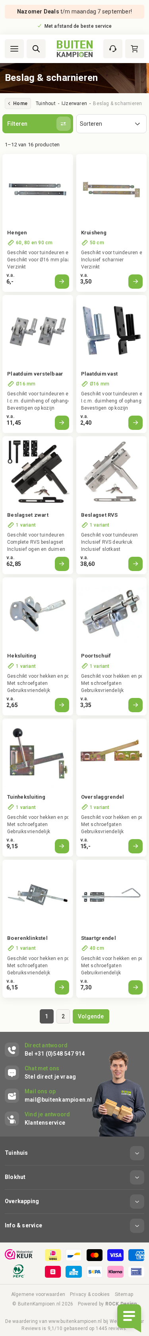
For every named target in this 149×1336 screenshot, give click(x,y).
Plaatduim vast (99, 374)
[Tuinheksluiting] (37, 754)
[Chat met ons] (40, 1072)
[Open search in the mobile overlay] (36, 48)
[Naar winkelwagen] (134, 48)
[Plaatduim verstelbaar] (37, 330)
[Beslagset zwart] (37, 471)
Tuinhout (46, 103)
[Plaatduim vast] (111, 330)
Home (20, 103)
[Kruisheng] (111, 189)
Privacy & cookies (90, 1294)
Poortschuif (96, 656)
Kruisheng (93, 233)
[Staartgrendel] (111, 895)
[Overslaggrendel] (111, 754)
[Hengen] (37, 189)
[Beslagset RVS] (111, 471)
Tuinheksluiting (26, 797)
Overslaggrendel (102, 797)
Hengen (17, 233)
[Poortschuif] (111, 612)
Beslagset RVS (99, 515)
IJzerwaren (74, 103)
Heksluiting (21, 656)
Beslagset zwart (27, 515)
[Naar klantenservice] (112, 48)
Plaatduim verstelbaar (35, 374)
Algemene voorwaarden (38, 1294)
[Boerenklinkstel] (37, 895)
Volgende (91, 1016)
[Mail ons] (48, 1095)
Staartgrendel (98, 938)
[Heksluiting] (37, 612)
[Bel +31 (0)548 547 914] (45, 1049)
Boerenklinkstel (27, 938)
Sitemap (124, 1294)
